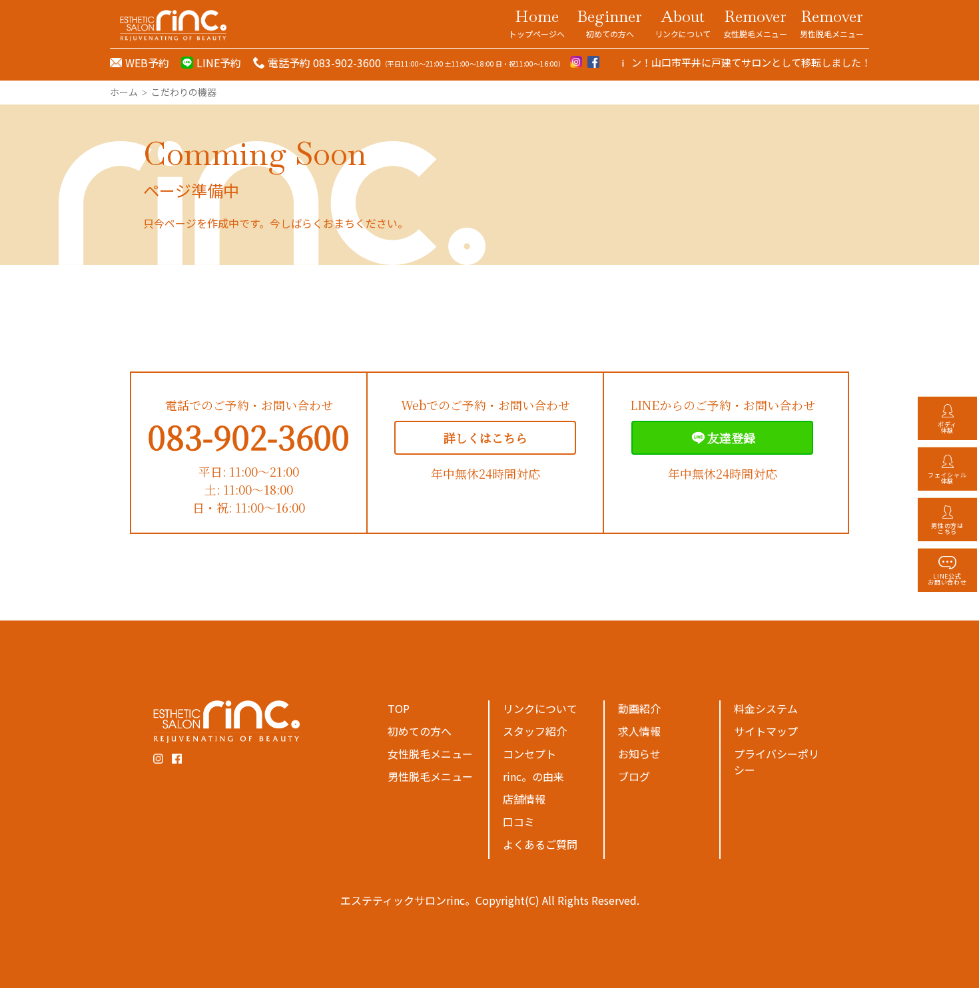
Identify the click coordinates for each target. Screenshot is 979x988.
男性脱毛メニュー (430, 776)
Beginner (609, 22)
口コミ (519, 822)
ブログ (634, 776)
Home (537, 22)
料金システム (766, 708)
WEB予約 (147, 63)
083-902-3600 (249, 436)
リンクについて (540, 708)
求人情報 (639, 731)
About (683, 22)
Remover (755, 22)
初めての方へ (420, 731)
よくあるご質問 (540, 844)
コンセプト (529, 754)
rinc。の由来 (533, 776)
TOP (399, 708)
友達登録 (731, 437)
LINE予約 (218, 63)
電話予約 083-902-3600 (324, 63)
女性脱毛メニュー (430, 754)
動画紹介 (639, 708)
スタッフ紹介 (535, 731)
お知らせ (639, 754)
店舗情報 (524, 799)
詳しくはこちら (485, 437)
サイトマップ (766, 731)
